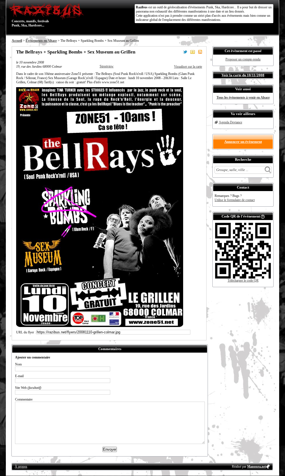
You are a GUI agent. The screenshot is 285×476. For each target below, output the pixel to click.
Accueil (17, 41)
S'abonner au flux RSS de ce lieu (200, 52)
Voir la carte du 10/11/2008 (243, 75)
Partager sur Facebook (177, 52)
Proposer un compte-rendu (243, 59)
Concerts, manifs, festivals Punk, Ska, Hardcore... (30, 15)
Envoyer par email (192, 52)
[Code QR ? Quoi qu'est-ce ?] (263, 216)
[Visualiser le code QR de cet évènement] (243, 277)
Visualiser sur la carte (188, 67)
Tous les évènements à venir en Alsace (243, 97)
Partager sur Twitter (185, 52)
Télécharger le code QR (243, 280)
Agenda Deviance (230, 122)
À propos (21, 466)
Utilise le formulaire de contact (235, 200)
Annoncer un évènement (243, 142)
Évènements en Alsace (41, 41)
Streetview (107, 66)
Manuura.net (256, 466)
